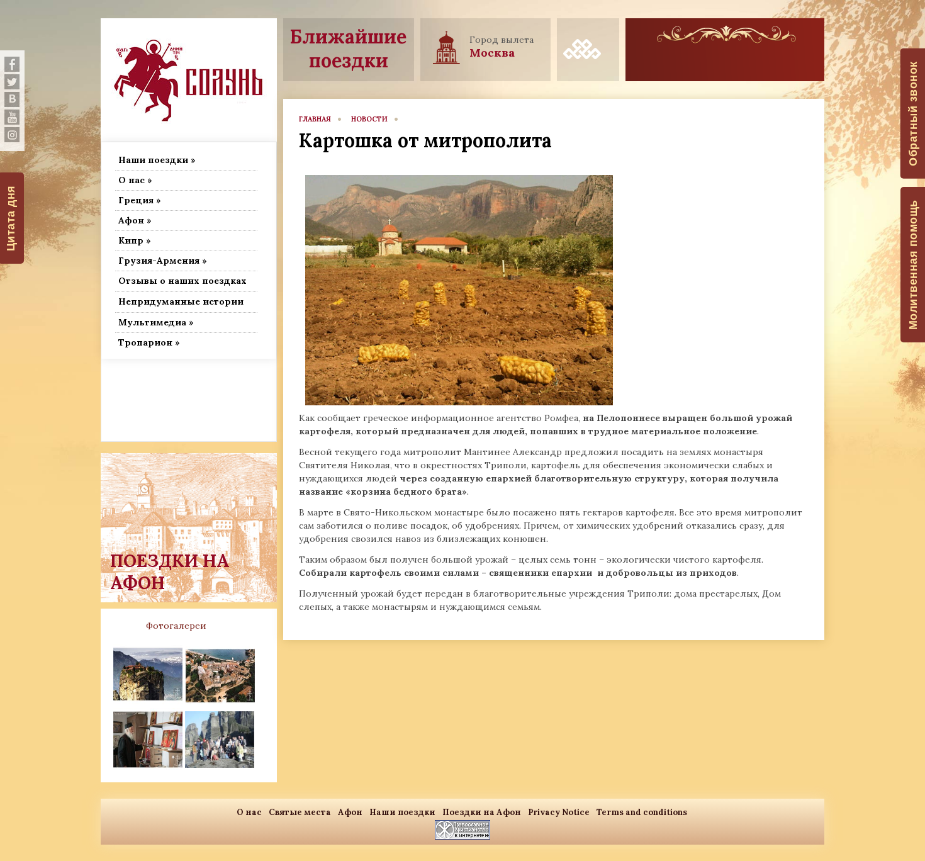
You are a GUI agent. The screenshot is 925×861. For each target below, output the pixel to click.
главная (315, 119)
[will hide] (12, 64)
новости (369, 119)
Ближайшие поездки (348, 48)
